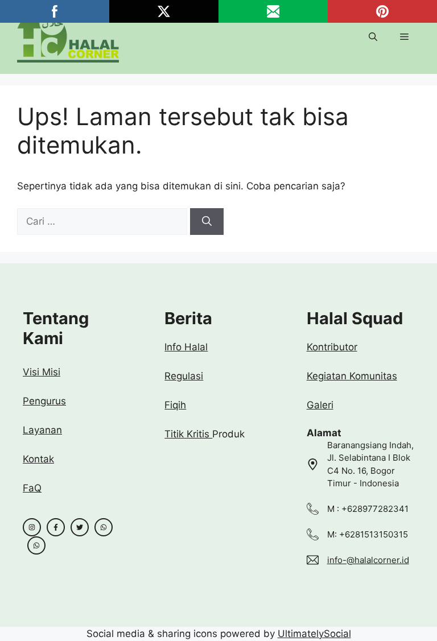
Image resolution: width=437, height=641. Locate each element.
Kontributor (332, 347)
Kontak (38, 459)
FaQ (32, 488)
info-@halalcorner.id (368, 560)
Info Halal (186, 347)
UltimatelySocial (314, 633)
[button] (373, 37)
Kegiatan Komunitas (352, 376)
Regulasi (183, 376)
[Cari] (207, 221)
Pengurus (44, 401)
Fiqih (175, 405)
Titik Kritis (188, 434)
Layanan (42, 430)
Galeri (320, 405)
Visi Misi (41, 372)
